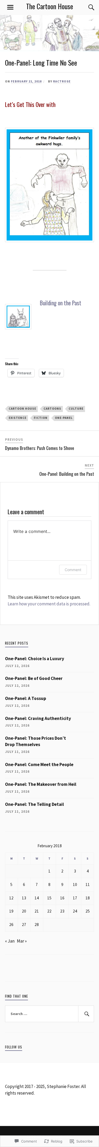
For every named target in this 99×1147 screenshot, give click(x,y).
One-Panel (64, 418)
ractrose (62, 81)
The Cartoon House (49, 6)
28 (37, 924)
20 (24, 911)
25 (88, 911)
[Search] (86, 7)
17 (75, 897)
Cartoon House (22, 408)
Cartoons (52, 408)
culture (76, 408)
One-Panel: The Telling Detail (34, 804)
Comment (73, 569)
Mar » (22, 941)
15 (49, 897)
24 (75, 911)
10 (75, 884)
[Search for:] (49, 1014)
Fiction (41, 418)
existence (17, 418)
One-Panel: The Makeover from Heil (40, 784)
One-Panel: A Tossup (25, 698)
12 (11, 897)
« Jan (10, 941)
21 (37, 911)
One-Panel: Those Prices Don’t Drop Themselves (35, 741)
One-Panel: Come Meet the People (39, 764)
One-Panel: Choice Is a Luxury (34, 658)
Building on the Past (60, 302)
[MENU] (10, 7)
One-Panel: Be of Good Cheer (34, 678)
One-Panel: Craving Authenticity (38, 718)
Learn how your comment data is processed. (49, 604)
